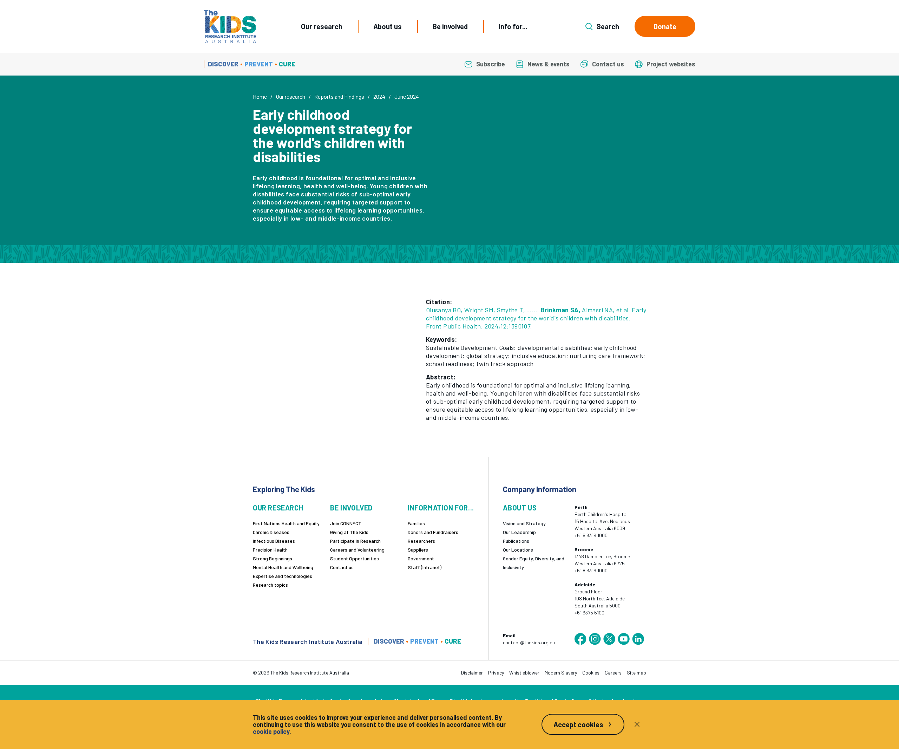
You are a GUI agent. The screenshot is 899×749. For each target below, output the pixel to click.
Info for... (513, 26)
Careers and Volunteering (357, 550)
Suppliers (418, 550)
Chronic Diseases (271, 532)
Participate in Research (355, 541)
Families (416, 523)
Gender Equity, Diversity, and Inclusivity (533, 562)
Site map (636, 673)
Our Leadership (519, 532)
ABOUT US (520, 508)
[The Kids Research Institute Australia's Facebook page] (580, 639)
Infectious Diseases (274, 541)
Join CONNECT (345, 523)
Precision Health (270, 550)
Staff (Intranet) (424, 567)
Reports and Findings (339, 96)
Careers (613, 673)
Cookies (590, 673)
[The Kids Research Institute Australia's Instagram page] (595, 639)
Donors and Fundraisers (433, 532)
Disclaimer (472, 673)
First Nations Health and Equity (286, 523)
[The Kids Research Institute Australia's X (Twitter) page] (609, 639)
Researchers (421, 541)
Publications (516, 541)
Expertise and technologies (282, 576)
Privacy (496, 673)
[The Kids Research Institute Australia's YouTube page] (624, 639)
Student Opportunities (354, 558)
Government (421, 558)
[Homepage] (230, 26)
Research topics (270, 585)
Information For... (441, 508)
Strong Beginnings (272, 558)
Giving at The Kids (349, 532)
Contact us (342, 567)
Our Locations (518, 550)
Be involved (450, 26)
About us (387, 26)
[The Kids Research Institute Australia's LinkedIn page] (638, 639)
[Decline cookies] (637, 724)
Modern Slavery (561, 673)
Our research (321, 26)
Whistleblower (524, 673)
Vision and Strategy (524, 523)
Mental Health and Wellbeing (283, 567)
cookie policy (271, 731)
